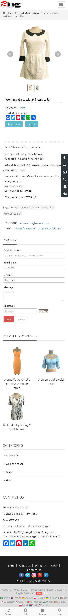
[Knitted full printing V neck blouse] (17, 406)
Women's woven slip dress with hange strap (17, 383)
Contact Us (34, 570)
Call (25, 614)
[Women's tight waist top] (51, 361)
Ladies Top (12, 455)
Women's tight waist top (51, 381)
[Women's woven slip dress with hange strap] (17, 361)
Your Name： (11, 262)
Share (8, 614)
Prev (10, 54)
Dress (35, 13)
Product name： (13, 250)
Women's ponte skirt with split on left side (37, 228)
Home (10, 13)
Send (9, 319)
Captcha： (9, 305)
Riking (14, 207)
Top (59, 614)
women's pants (14, 463)
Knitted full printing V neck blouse (17, 427)
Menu (42, 614)
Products (23, 13)
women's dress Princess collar (37, 207)
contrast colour (12, 213)
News (54, 565)
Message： (10, 287)
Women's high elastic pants (35, 223)
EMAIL (32, 124)
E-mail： (8, 275)
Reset (20, 319)
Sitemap (47, 593)
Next (58, 54)
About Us (25, 565)
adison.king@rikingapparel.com (32, 526)
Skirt (8, 480)
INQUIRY (15, 124)
